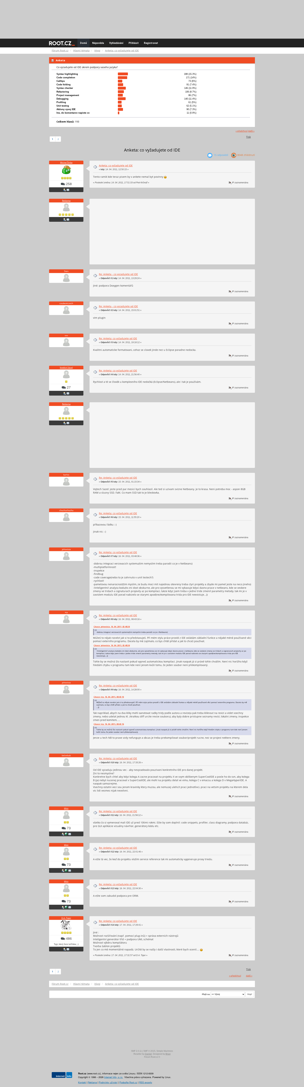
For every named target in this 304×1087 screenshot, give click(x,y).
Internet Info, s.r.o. (113, 1077)
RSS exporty (145, 1082)
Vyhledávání (116, 43)
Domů (83, 43)
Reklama (66, 200)
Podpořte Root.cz (128, 1082)
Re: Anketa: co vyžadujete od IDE (118, 338)
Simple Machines (164, 1051)
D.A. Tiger (66, 918)
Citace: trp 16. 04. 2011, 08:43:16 (109, 697)
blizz (66, 808)
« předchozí (242, 131)
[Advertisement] (152, 17)
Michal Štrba (66, 162)
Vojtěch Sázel (66, 367)
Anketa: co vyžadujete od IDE (116, 165)
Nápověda (98, 43)
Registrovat (151, 43)
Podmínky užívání (108, 1082)
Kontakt (82, 1082)
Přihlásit (134, 43)
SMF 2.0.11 (136, 1051)
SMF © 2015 (149, 1051)
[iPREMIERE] (66, 834)
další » (251, 131)
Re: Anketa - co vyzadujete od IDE (118, 274)
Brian (168, 1054)
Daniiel (148, 1054)
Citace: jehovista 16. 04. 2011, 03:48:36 (112, 626)
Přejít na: (206, 994)
